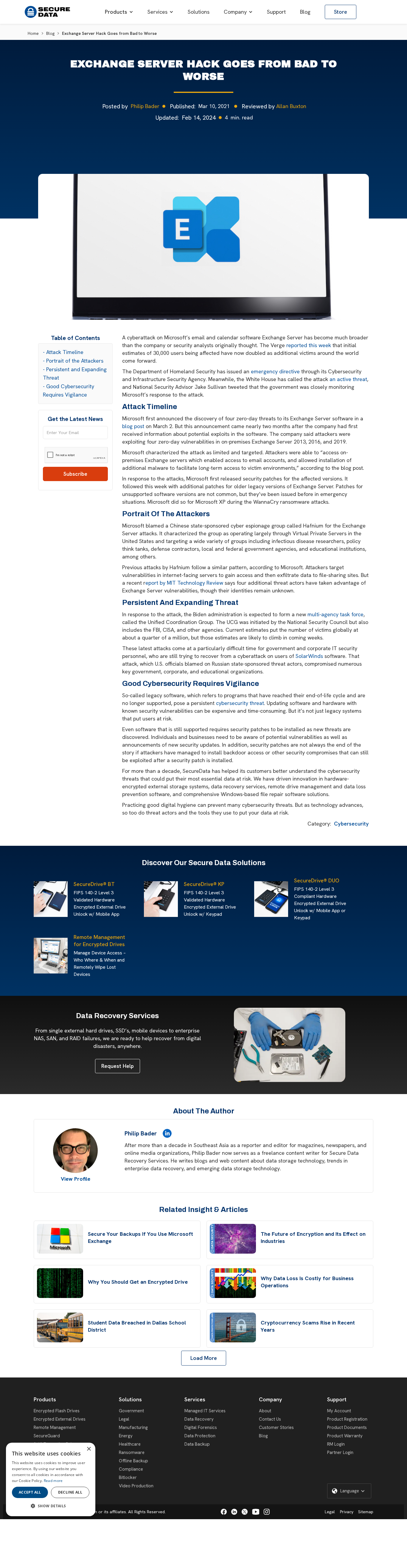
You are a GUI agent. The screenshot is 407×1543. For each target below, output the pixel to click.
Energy (126, 1436)
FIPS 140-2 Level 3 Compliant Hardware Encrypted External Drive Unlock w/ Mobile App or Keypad (320, 903)
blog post (133, 426)
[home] (47, 12)
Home (33, 33)
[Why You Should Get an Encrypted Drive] (60, 1283)
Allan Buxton (291, 106)
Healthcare (130, 1444)
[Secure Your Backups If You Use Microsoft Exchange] (60, 1239)
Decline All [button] (70, 1492)
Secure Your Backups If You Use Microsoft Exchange (140, 1237)
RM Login (336, 1444)
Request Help (117, 1066)
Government (131, 1411)
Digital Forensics (200, 1427)
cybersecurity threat (240, 703)
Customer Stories (276, 1427)
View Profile (75, 1178)
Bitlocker (128, 1477)
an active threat (348, 379)
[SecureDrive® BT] (52, 899)
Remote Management (55, 1427)
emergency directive (275, 371)
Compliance (131, 1469)
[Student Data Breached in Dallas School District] (60, 1327)
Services (194, 1399)
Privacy (346, 1511)
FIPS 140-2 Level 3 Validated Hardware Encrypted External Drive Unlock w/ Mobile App (100, 903)
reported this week (308, 345)
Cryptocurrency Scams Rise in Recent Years (308, 1326)
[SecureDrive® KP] (162, 899)
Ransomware (132, 1452)
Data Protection (199, 1436)
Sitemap (365, 1511)
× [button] (88, 1449)
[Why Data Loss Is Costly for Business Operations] (233, 1283)
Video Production (136, 1486)
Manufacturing (133, 1427)
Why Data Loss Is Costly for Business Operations (307, 1282)
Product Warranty (345, 1436)
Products (45, 1399)
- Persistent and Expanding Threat (75, 373)
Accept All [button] (30, 1492)
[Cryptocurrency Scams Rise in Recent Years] (233, 1327)
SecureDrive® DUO (316, 880)
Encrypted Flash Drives (57, 1411)
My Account (339, 1411)
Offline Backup (133, 1461)
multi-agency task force (335, 614)
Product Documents (347, 1427)
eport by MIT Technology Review (184, 582)
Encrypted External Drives (60, 1419)
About (265, 1411)
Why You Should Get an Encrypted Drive (138, 1281)
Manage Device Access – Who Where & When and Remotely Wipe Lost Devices (100, 963)
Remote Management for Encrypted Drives (99, 941)
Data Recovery (199, 1419)
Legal (124, 1419)
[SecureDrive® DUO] (272, 899)
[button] (119, 12)
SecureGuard (47, 1436)
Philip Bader (145, 106)
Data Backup (197, 1444)
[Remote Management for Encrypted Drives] (52, 955)
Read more (53, 1480)
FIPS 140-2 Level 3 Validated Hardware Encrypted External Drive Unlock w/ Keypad (210, 903)
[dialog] (50, 1479)
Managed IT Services (205, 1411)
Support (337, 1399)
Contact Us (270, 1419)
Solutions (130, 1399)
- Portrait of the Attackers (73, 360)
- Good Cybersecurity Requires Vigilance (68, 390)
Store (340, 11)
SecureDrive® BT (94, 884)
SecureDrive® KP (204, 884)
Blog (50, 33)
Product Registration (347, 1419)
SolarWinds (309, 656)
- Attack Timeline (63, 352)
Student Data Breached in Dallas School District (137, 1326)
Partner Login (340, 1452)
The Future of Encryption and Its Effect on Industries (313, 1237)
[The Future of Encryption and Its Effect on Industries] (233, 1239)
